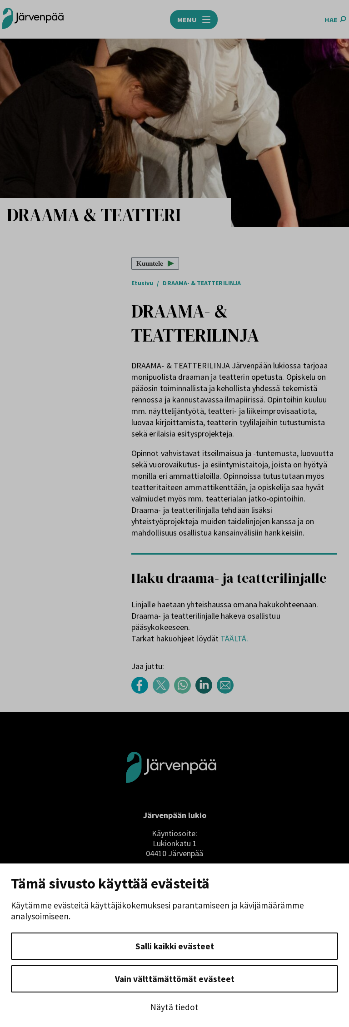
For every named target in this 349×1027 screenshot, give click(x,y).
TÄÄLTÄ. (234, 638)
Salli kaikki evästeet (174, 946)
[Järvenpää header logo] (33, 19)
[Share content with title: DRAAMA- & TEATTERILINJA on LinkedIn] (206, 691)
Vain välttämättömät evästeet (174, 978)
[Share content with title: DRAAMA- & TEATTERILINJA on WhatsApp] (184, 691)
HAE (331, 19)
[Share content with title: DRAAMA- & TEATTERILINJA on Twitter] (163, 691)
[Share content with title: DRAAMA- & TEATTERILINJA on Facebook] (142, 691)
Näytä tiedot (174, 1007)
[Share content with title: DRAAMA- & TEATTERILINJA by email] (227, 691)
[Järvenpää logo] (171, 797)
